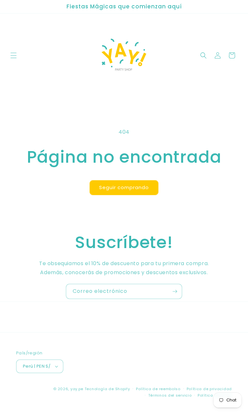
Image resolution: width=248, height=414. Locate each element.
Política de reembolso (158, 388)
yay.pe (76, 388)
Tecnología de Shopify (107, 388)
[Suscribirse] (175, 291)
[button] (13, 55)
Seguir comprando (124, 187)
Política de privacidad (209, 388)
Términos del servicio (170, 395)
